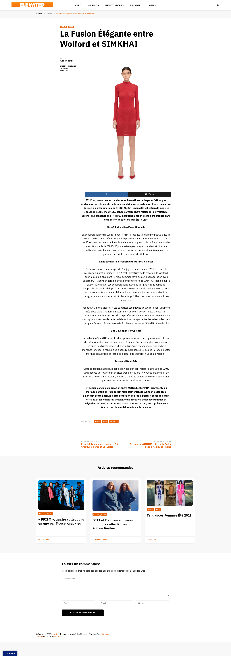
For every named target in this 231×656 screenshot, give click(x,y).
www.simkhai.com (105, 377)
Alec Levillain (66, 61)
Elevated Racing (113, 5)
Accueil (78, 5)
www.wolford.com (152, 373)
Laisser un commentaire (68, 70)
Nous (151, 5)
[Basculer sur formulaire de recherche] (218, 5)
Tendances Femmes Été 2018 (169, 515)
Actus (63, 27)
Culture (92, 5)
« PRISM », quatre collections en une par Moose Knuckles (61, 521)
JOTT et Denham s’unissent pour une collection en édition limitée (114, 524)
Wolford (114, 421)
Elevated (55, 634)
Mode (71, 27)
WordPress (58, 636)
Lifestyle (135, 5)
